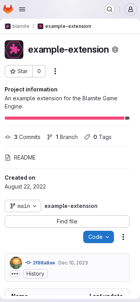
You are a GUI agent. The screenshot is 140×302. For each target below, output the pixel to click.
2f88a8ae (43, 263)
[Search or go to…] (109, 9)
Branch (67, 137)
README (25, 157)
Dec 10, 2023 (73, 263)
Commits (27, 137)
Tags (102, 137)
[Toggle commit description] (15, 273)
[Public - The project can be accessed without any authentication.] (115, 49)
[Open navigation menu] (22, 9)
